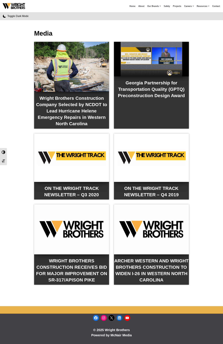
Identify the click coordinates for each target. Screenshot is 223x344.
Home (132, 6)
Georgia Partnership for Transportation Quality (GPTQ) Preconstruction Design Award (151, 89)
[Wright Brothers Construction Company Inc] (14, 6)
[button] (160, 6)
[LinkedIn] (119, 318)
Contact (216, 6)
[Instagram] (104, 318)
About (141, 6)
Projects (177, 6)
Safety (167, 6)
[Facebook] (96, 318)
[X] (111, 318)
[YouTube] (127, 318)
